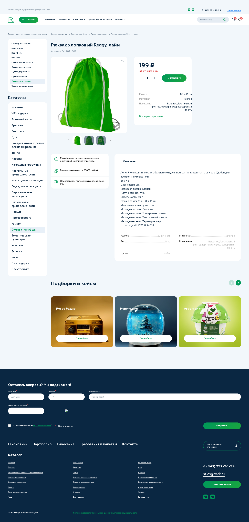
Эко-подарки (20, 263)
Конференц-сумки (20, 43)
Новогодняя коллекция (27, 180)
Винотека (17, 131)
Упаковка (17, 245)
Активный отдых (22, 119)
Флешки (16, 251)
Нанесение (79, 19)
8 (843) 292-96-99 (211, 10)
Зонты (15, 152)
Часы (14, 257)
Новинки (17, 107)
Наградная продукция (26, 164)
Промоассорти (21, 217)
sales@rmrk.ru (214, 473)
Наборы (16, 158)
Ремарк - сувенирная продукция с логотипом (27, 34)
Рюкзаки (15, 57)
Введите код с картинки (17, 405)
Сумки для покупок (21, 67)
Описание (129, 161)
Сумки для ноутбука (22, 62)
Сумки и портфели (79, 34)
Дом (14, 137)
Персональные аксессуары (21, 194)
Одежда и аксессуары (26, 186)
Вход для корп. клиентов (215, 445)
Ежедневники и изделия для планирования (27, 145)
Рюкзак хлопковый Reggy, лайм (124, 34)
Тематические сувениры (20, 237)
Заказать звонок (234, 10)
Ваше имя (12, 391)
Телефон (51, 391)
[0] (233, 19)
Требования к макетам (100, 19)
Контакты (120, 19)
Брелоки (17, 125)
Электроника (20, 269)
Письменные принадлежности (23, 204)
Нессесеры (17, 48)
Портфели (16, 53)
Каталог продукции (58, 34)
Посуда (16, 211)
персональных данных (42, 425)
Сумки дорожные (20, 72)
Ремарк (16, 223)
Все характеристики (151, 116)
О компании (49, 19)
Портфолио (64, 19)
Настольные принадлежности (23, 172)
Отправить (222, 426)
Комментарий (94, 391)
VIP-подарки (19, 113)
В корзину (174, 78)
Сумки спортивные (99, 34)
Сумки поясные (19, 76)
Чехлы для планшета (22, 86)
